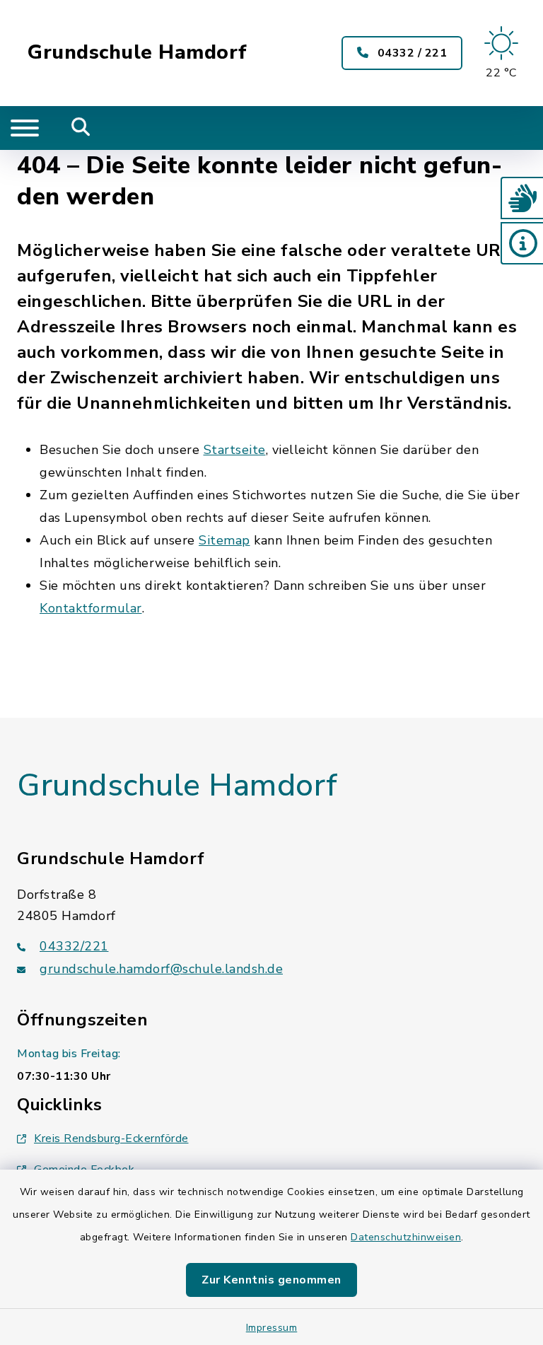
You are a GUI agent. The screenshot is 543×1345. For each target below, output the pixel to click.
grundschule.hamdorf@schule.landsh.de (161, 968)
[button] (522, 198)
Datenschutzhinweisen (406, 1237)
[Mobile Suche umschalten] (81, 128)
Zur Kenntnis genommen (271, 1280)
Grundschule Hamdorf (137, 53)
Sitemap (224, 540)
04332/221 (74, 946)
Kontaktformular (91, 608)
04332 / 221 (410, 53)
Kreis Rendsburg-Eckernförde (111, 1138)
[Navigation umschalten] (24, 128)
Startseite (235, 449)
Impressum (272, 1327)
